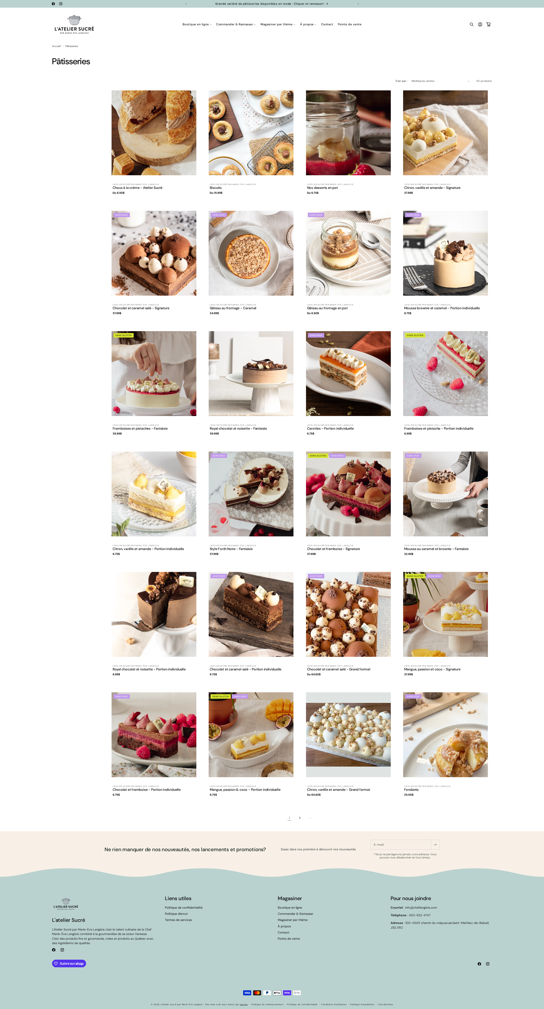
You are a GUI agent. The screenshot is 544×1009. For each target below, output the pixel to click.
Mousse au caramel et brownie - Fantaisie (436, 549)
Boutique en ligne (290, 907)
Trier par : (401, 81)
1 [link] (289, 818)
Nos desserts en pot (322, 188)
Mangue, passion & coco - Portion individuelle (245, 790)
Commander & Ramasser (295, 914)
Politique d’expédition (362, 1004)
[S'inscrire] (435, 845)
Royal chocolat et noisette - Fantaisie (238, 428)
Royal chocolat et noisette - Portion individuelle (149, 669)
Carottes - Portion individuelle (330, 428)
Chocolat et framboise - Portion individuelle (147, 790)
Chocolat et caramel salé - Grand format (338, 669)
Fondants (411, 790)
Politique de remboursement (267, 1004)
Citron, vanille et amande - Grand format (338, 790)
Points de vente (289, 939)
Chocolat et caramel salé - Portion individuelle (246, 669)
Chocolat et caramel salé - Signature (141, 308)
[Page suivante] (310, 818)
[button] (197, 24)
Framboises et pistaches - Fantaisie (140, 428)
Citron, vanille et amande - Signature (432, 188)
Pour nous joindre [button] (411, 898)
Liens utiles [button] (178, 898)
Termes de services (178, 920)
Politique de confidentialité (184, 907)
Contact (283, 932)
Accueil (56, 46)
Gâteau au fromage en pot (327, 308)
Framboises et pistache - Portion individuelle (438, 428)
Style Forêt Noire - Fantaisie (231, 549)
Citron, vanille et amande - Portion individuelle (148, 549)
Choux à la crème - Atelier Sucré (138, 188)
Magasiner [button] (290, 898)
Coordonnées (385, 1004)
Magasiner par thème (292, 920)
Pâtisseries (71, 46)
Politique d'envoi (176, 914)
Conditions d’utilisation (334, 1004)
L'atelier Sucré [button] (68, 920)
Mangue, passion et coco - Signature (432, 669)
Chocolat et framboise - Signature (333, 549)
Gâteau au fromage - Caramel (233, 308)
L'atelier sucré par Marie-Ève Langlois (182, 1004)
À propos (284, 926)
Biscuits (216, 188)
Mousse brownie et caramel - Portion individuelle (442, 308)
